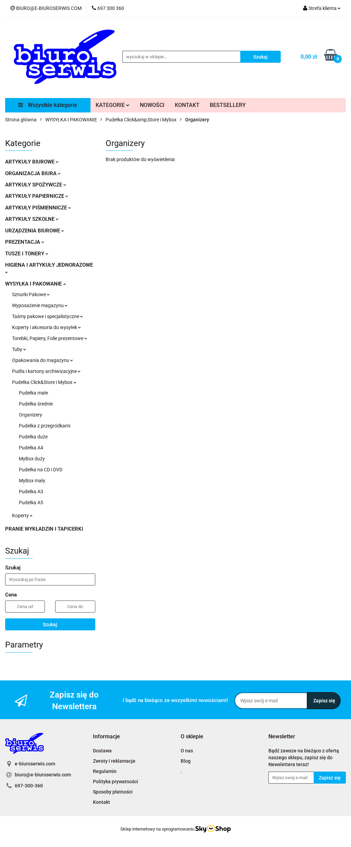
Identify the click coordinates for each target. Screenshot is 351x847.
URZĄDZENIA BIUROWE (33, 231)
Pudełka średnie (36, 404)
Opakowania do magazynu (41, 360)
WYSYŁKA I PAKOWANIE (34, 284)
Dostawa (102, 750)
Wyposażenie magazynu (38, 305)
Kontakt (101, 802)
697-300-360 (29, 785)
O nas (187, 750)
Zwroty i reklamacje (114, 761)
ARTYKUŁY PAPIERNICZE (35, 196)
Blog (186, 761)
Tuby (17, 349)
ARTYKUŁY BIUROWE (30, 162)
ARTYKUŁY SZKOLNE (30, 219)
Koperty (21, 515)
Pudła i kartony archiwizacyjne (45, 371)
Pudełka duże (33, 436)
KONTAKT (187, 105)
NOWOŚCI (152, 105)
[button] (106, 737)
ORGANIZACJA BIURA (31, 173)
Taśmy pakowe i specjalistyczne (46, 316)
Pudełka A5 (31, 502)
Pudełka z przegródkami (44, 425)
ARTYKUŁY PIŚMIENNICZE (36, 208)
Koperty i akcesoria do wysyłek (45, 327)
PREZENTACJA (23, 242)
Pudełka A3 (31, 491)
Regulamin (105, 771)
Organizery (30, 415)
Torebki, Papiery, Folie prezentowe (48, 338)
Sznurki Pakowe (29, 294)
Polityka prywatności (115, 781)
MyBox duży (32, 458)
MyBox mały (32, 480)
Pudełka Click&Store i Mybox (42, 382)
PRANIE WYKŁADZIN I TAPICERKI (44, 529)
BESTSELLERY (228, 105)
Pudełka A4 (31, 447)
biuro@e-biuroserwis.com (43, 774)
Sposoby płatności (113, 792)
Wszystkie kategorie (51, 105)
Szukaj (50, 624)
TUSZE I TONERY (25, 254)
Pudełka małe (33, 393)
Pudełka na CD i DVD (40, 469)
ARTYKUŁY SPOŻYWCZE (34, 185)
